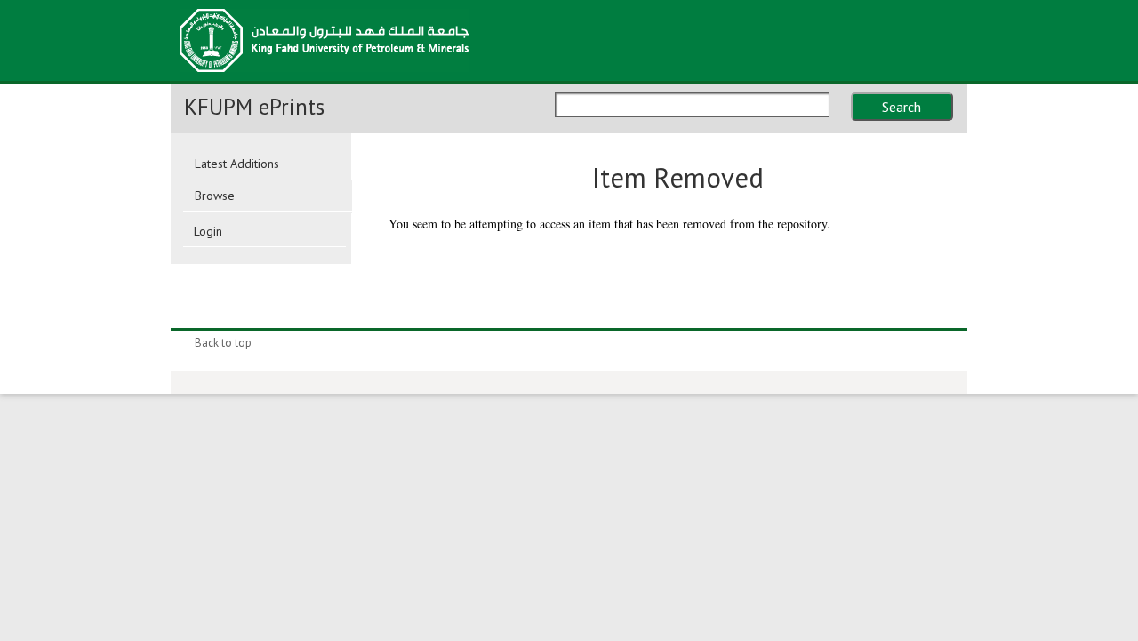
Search (901, 107)
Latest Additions (237, 164)
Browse (215, 196)
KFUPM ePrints (254, 106)
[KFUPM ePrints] (324, 77)
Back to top (223, 342)
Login (208, 231)
